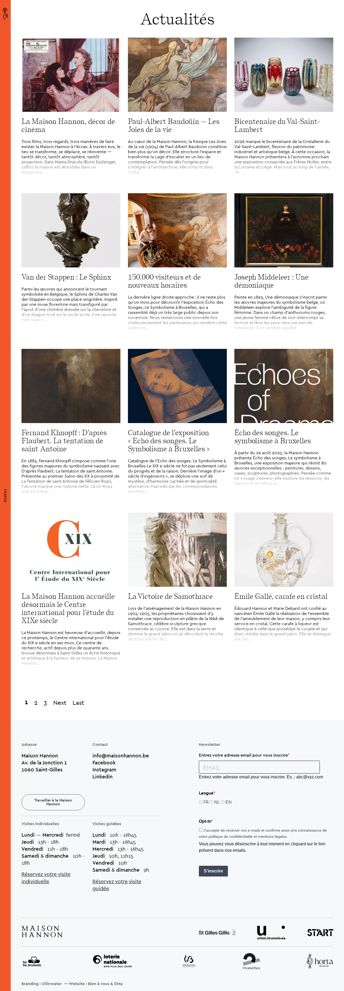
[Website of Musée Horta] (320, 962)
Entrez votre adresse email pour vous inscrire (243, 755)
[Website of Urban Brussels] (271, 933)
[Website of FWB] (188, 962)
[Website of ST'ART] (320, 933)
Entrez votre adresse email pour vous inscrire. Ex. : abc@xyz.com (261, 777)
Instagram (104, 769)
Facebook (104, 762)
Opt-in (205, 821)
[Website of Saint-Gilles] (217, 933)
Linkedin (102, 776)
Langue (206, 793)
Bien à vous (98, 984)
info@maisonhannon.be (120, 755)
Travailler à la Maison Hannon (53, 802)
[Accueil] (5, 13)
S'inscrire (213, 871)
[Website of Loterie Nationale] (112, 962)
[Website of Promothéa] (251, 962)
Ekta (118, 984)
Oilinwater (52, 984)
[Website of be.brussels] (32, 961)
